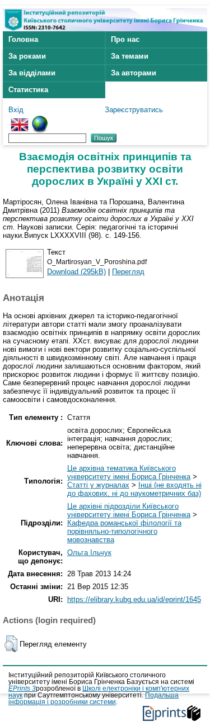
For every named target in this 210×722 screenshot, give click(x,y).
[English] (20, 120)
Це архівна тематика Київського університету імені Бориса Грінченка (128, 472)
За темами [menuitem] (129, 56)
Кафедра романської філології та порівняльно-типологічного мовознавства (124, 531)
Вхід (16, 110)
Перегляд (128, 271)
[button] (10, 643)
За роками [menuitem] (27, 56)
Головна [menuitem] (23, 39)
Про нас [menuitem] (125, 39)
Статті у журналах (98, 485)
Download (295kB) (76, 271)
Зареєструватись (134, 110)
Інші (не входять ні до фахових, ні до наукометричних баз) (134, 489)
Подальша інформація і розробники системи (93, 698)
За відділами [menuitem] (31, 73)
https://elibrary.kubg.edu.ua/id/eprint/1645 (134, 599)
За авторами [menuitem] (133, 73)
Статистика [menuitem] (28, 89)
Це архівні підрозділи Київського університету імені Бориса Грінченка (128, 510)
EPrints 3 (22, 688)
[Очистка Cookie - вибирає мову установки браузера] (40, 120)
